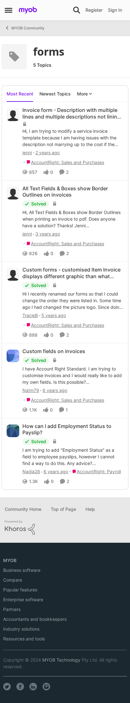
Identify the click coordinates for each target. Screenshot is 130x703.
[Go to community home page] (28, 10)
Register (94, 10)
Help (90, 509)
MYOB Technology (61, 660)
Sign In (115, 10)
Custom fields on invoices (53, 351)
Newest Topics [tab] (55, 93)
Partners (12, 609)
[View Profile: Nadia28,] (13, 431)
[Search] (76, 10)
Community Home (23, 509)
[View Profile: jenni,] (13, 114)
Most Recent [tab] (20, 93)
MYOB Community (27, 28)
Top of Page (63, 509)
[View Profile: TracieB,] (13, 274)
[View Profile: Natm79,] (13, 356)
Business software (21, 570)
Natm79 (30, 390)
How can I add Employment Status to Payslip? (66, 429)
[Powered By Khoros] (65, 527)
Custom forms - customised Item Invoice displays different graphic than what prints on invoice (71, 273)
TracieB (30, 315)
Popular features (20, 589)
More (82, 93)
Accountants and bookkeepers (35, 619)
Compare (12, 580)
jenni (27, 152)
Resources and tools (24, 638)
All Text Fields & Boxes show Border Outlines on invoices (65, 191)
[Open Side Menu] (8, 10)
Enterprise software (23, 599)
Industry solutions (21, 629)
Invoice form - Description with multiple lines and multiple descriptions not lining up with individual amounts (71, 113)
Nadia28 (31, 471)
